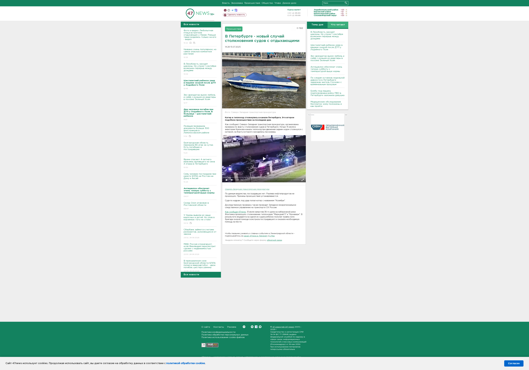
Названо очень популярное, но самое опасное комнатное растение (200, 53)
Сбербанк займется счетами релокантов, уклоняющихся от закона (200, 233)
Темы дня (317, 25)
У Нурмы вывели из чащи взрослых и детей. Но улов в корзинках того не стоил (199, 219)
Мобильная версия (225, 10)
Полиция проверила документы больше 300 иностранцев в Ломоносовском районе (196, 131)
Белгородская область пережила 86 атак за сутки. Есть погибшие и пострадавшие (198, 148)
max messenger (236, 10)
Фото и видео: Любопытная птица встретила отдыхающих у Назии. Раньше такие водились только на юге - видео (200, 37)
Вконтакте (252, 326)
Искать (346, 3)
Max (260, 326)
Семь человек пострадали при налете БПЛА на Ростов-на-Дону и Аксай (200, 178)
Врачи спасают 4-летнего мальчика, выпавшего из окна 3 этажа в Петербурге (199, 163)
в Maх (272, 236)
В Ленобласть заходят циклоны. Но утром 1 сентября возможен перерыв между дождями (200, 69)
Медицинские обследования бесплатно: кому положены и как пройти (326, 104)
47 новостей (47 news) (283, 327)
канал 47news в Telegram (255, 236)
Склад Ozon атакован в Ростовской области (196, 205)
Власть (226, 3)
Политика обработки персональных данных (225, 335)
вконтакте (228, 10)
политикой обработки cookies (185, 363)
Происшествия (252, 3)
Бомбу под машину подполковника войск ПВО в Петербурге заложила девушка (327, 93)
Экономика (237, 3)
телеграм (232, 10)
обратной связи (274, 240)
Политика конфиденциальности (218, 332)
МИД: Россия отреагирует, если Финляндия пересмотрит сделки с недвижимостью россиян (200, 249)
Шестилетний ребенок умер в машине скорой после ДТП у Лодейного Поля (327, 47)
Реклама (231, 327)
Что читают (338, 25)
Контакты (218, 327)
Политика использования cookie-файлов (223, 337)
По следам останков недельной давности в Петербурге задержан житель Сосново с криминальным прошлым (328, 81)
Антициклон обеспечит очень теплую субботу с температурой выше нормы (326, 69)
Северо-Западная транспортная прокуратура (247, 189)
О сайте (205, 327)
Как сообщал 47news (235, 212)
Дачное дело (289, 3)
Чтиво (278, 3)
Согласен (514, 363)
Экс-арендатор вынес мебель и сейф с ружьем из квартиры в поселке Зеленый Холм (200, 99)
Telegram (256, 326)
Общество (267, 3)
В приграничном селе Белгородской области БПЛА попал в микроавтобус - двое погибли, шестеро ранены (200, 266)
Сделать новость (236, 15)
